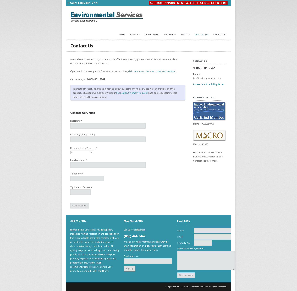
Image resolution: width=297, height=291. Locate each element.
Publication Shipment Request (131, 92)
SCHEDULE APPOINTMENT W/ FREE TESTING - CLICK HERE (188, 3)
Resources (170, 34)
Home (122, 34)
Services (135, 34)
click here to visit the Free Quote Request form (152, 71)
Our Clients (151, 34)
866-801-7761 (220, 34)
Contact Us (201, 34)
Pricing (185, 34)
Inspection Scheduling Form (208, 84)
